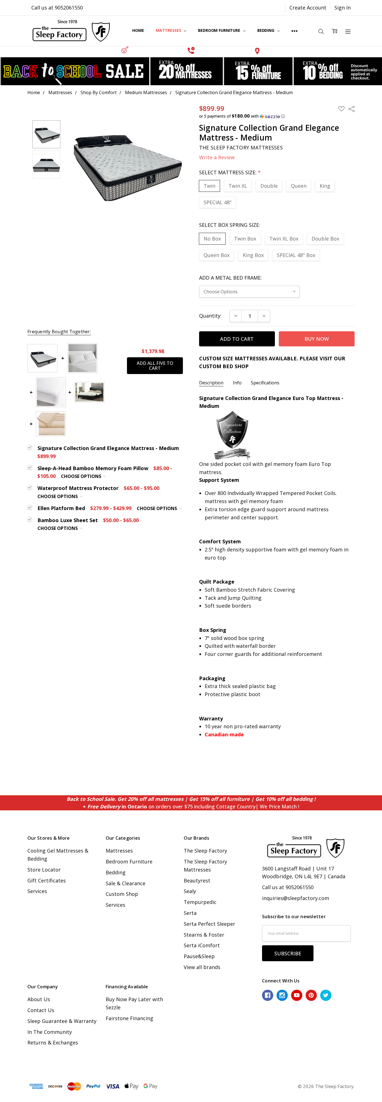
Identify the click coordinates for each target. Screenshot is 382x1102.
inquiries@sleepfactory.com (295, 898)
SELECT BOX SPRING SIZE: (229, 225)
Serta (190, 913)
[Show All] (294, 31)
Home (138, 30)
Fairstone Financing (129, 1018)
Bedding (266, 30)
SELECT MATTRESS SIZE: (230, 172)
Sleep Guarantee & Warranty (61, 1021)
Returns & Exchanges (52, 1042)
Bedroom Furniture (219, 30)
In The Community (49, 1032)
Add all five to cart (155, 365)
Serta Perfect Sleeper (209, 923)
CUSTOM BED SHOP (224, 366)
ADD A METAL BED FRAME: (230, 277)
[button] (125, 49)
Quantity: (210, 315)
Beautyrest (197, 880)
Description (211, 383)
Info (237, 383)
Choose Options (81, 476)
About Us (38, 999)
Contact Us (40, 1010)
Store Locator (44, 869)
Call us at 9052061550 (57, 7)
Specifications (265, 383)
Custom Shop (122, 894)
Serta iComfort (202, 945)
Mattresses (169, 30)
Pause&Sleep (199, 956)
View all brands (202, 967)
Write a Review (217, 157)
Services (37, 891)
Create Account (307, 7)
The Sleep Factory (205, 850)
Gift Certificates (46, 880)
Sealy (190, 891)
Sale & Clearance (125, 883)
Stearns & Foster (204, 934)
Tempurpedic (200, 902)
